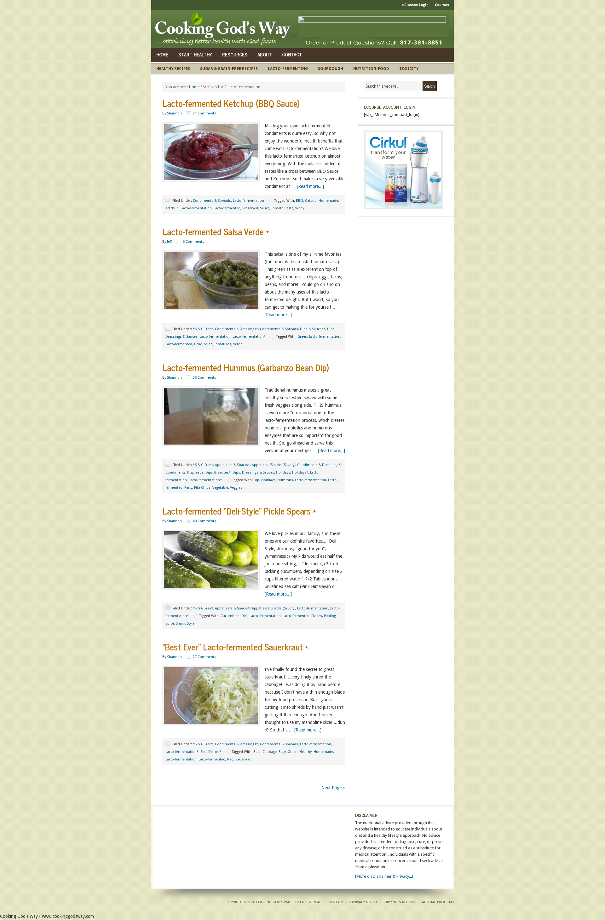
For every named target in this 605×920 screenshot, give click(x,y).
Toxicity (408, 69)
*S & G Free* (203, 329)
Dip (256, 480)
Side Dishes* (211, 752)
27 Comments (204, 657)
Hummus (285, 480)
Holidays (283, 472)
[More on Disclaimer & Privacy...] (384, 876)
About (264, 54)
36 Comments (204, 378)
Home (162, 54)
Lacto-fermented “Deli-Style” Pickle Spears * (239, 511)
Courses (442, 5)
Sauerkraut (244, 759)
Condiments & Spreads (212, 201)
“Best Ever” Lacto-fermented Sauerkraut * (235, 646)
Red (230, 759)
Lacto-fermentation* (249, 337)
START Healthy (195, 54)
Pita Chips (202, 488)
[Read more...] (310, 186)
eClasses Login (415, 5)
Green (302, 337)
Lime (198, 344)
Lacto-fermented (227, 208)
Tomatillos (222, 344)
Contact (292, 54)
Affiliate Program (438, 902)
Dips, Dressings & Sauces (253, 472)
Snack (180, 623)
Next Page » (333, 787)
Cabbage (269, 752)
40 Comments (204, 521)
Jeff (169, 242)
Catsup (311, 201)
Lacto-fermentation (248, 201)
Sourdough (330, 69)
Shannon (174, 113)
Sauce (264, 208)
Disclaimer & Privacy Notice (353, 902)
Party (188, 488)
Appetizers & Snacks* (232, 465)
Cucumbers (230, 616)
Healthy (305, 752)
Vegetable (220, 488)
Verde (237, 344)
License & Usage (309, 902)
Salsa (208, 344)
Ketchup (172, 208)
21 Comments (204, 113)
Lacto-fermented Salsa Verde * (215, 231)
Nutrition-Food (371, 69)
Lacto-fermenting (288, 69)
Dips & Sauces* (312, 329)
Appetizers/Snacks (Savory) (273, 465)
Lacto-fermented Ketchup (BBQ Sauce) (231, 103)
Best (257, 752)
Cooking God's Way (224, 29)
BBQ (299, 201)
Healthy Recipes (173, 69)
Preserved (250, 208)
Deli (244, 616)
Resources (234, 54)
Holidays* (300, 472)
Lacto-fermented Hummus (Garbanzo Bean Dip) (245, 367)
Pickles (316, 616)
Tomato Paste (282, 208)
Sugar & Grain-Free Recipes (229, 69)
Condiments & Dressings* (236, 329)
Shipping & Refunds (400, 902)
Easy (282, 752)
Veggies (236, 488)
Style (190, 623)
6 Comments (193, 242)
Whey (299, 208)
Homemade (328, 201)
